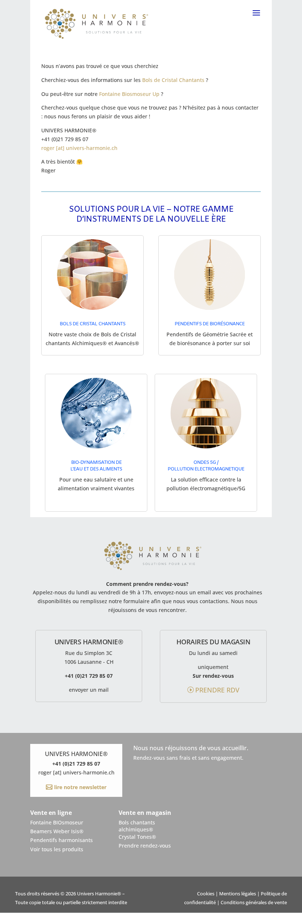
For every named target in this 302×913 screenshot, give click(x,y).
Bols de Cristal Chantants (173, 79)
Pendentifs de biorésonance (210, 324)
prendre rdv (217, 689)
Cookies (205, 894)
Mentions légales (237, 894)
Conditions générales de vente (254, 902)
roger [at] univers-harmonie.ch (79, 147)
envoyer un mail (89, 689)
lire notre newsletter (79, 787)
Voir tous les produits (56, 849)
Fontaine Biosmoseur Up (129, 93)
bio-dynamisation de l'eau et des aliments (96, 465)
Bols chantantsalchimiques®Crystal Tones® (137, 829)
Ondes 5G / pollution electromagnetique (206, 465)
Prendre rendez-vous (145, 845)
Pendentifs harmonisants (61, 840)
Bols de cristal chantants (92, 324)
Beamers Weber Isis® (57, 831)
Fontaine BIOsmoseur (56, 822)
